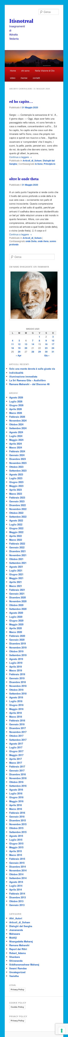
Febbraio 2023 (17, 497)
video (12, 77)
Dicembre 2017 (17, 728)
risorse (24, 77)
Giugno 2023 (16, 482)
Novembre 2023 (17, 463)
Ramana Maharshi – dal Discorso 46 (29, 384)
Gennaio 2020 (16, 639)
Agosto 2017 (16, 743)
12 (19, 344)
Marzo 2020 (15, 632)
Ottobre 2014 (16, 874)
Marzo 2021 (15, 586)
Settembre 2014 (17, 878)
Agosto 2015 (16, 836)
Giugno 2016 (16, 797)
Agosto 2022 (16, 520)
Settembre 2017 (17, 739)
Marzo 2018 (15, 716)
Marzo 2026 (15, 413)
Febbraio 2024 (17, 451)
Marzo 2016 (15, 809)
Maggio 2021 (16, 578)
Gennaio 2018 (16, 724)
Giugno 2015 (16, 843)
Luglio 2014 (15, 885)
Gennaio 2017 (16, 770)
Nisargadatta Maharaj (21, 941)
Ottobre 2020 (16, 605)
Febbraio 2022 (17, 543)
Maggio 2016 (16, 801)
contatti (36, 77)
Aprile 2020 (15, 628)
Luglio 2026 (15, 401)
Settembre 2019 (17, 655)
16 (46, 344)
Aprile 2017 (15, 759)
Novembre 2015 (17, 824)
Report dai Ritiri (18, 949)
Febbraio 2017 (17, 766)
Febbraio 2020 (17, 636)
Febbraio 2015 (17, 858)
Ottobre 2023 (16, 466)
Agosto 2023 (16, 474)
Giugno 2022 (16, 528)
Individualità (16, 372)
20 (26, 348)
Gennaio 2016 (16, 816)
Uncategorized (17, 972)
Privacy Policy (17, 989)
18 (12, 348)
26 (19, 351)
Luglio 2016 (15, 793)
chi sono (25, 70)
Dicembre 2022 (17, 505)
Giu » (47, 355)
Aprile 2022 (15, 536)
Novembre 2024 (17, 420)
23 (46, 348)
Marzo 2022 (15, 539)
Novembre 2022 (17, 509)
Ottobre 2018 (16, 689)
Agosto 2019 (16, 659)
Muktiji (13, 937)
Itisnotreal (21, 21)
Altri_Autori (15, 918)
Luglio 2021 (15, 570)
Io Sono (39, 163)
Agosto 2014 (16, 882)
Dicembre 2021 (17, 551)
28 (33, 351)
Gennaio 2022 (16, 547)
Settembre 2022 (17, 516)
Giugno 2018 (16, 705)
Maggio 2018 (16, 709)
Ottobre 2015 (16, 828)
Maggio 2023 (16, 486)
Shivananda (15, 960)
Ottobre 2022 (16, 512)
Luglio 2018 (15, 701)
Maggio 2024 (16, 440)
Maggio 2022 (16, 532)
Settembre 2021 (17, 563)
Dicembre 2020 (17, 597)
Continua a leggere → (20, 157)
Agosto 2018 (16, 697)
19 (19, 348)
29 (39, 351)
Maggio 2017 (16, 755)
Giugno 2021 (16, 574)
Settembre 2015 (17, 832)
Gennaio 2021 (16, 593)
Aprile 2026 (15, 409)
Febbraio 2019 (17, 674)
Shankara (14, 957)
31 (53, 351)
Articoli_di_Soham (32, 160)
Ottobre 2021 (16, 559)
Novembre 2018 (17, 686)
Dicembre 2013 (17, 897)
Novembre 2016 (17, 778)
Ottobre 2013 (16, 901)
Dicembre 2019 (17, 643)
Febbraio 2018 (17, 720)
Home (13, 70)
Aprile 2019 (15, 666)
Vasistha (14, 976)
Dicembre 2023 (17, 459)
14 (33, 344)
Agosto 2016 (16, 789)
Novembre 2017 (17, 732)
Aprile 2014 (15, 889)
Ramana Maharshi (19, 945)
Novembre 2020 (17, 601)
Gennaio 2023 (16, 501)
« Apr (18, 355)
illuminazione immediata (23, 376)
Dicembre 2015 (17, 820)
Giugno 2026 (16, 405)
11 (12, 344)
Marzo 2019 (15, 670)
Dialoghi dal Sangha (20, 926)
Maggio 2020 (16, 624)
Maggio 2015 (16, 847)
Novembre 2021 (17, 555)
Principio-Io (49, 163)
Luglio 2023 (15, 478)
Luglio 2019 (15, 662)
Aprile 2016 (15, 805)
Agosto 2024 (16, 432)
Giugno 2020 (16, 620)
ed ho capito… (21, 101)
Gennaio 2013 (16, 905)
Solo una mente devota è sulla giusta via (32, 368)
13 (26, 344)
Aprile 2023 (15, 489)
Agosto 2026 (16, 397)
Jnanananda (16, 930)
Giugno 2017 (16, 751)
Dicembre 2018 (17, 682)
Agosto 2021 (16, 566)
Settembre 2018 (17, 693)
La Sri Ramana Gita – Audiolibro (27, 380)
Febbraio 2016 (17, 812)
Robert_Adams (17, 953)
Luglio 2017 (15, 747)
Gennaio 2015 (16, 862)
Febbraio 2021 (17, 589)
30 (46, 351)
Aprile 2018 (15, 713)
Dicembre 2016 (17, 774)
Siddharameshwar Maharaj (24, 964)
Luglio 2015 (15, 839)
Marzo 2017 (15, 762)
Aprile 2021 (15, 582)
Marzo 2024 (15, 447)
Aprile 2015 (15, 851)
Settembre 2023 (17, 470)
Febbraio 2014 (17, 893)
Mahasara (14, 933)
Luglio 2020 (15, 616)
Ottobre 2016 (16, 782)
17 (53, 344)
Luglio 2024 (15, 436)
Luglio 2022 (15, 524)
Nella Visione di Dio (45, 70)
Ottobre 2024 (16, 424)
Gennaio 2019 (16, 678)
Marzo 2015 (15, 855)
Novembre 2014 (17, 870)
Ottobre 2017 (16, 735)
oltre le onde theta (24, 179)
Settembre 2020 (17, 609)
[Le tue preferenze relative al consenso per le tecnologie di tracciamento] (61, 1030)
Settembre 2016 (17, 785)
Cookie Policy (17, 1007)
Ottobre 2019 (16, 651)
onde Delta (31, 241)
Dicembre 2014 (17, 866)
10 (53, 340)
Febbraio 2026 (17, 416)
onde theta (43, 241)
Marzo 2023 (15, 493)
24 (53, 348)
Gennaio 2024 (16, 455)
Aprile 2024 (15, 443)
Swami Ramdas (18, 968)
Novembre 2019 (17, 647)
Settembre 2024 (17, 428)
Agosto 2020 (16, 612)
